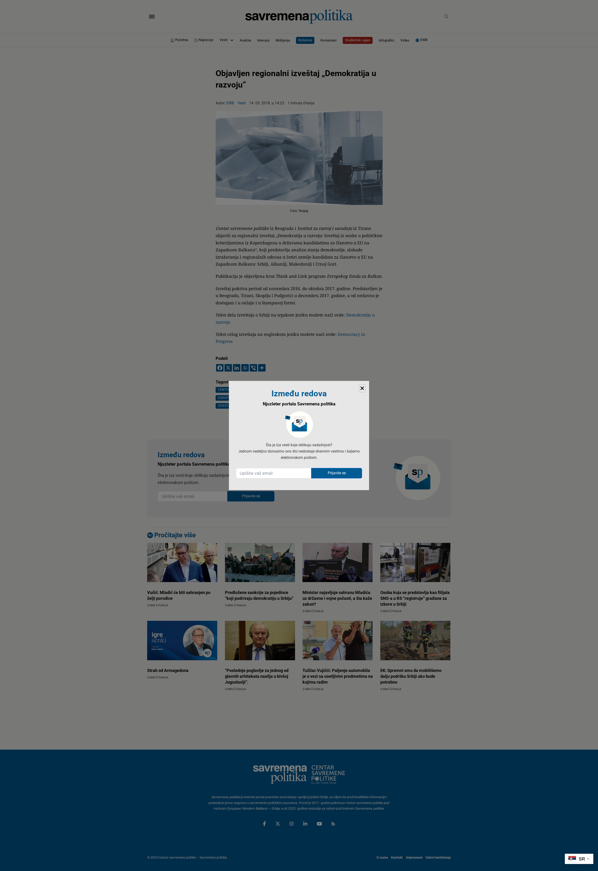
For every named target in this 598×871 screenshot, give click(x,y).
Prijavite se (337, 473)
